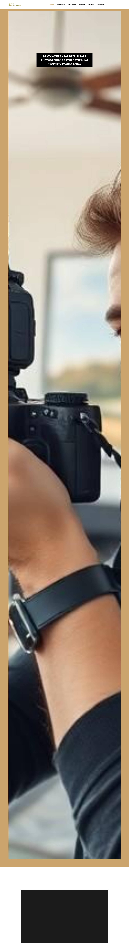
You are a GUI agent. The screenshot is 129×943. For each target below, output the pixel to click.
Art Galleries (72, 4)
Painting (82, 4)
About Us (91, 4)
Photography (61, 4)
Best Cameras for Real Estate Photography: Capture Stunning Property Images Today (64, 60)
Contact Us (100, 4)
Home (52, 4)
